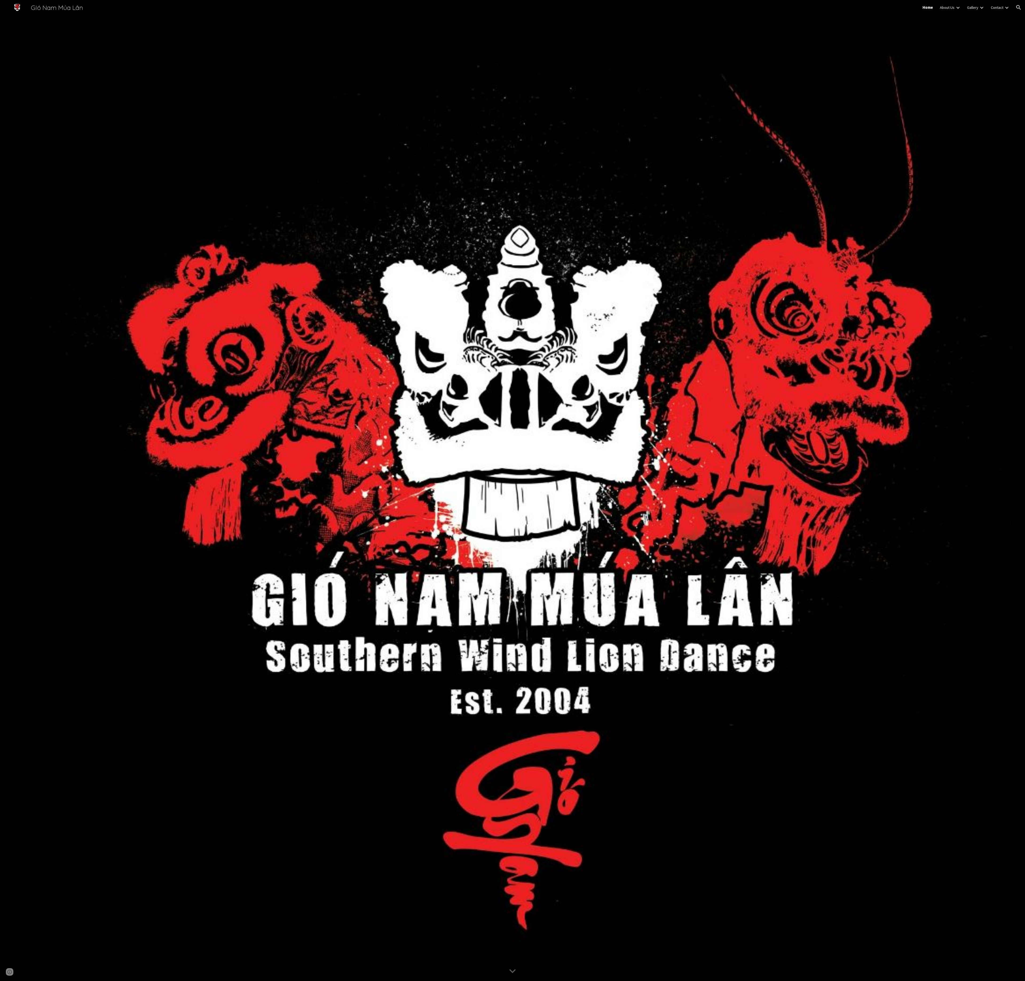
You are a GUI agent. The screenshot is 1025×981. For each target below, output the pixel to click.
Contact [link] (997, 7)
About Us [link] (947, 7)
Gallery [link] (972, 7)
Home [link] (927, 7)
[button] (1018, 7)
